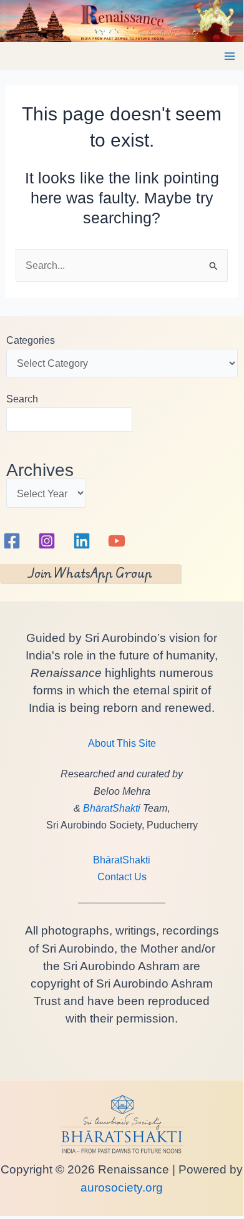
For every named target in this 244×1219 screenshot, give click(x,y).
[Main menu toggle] (229, 56)
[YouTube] (116, 541)
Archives (40, 470)
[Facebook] (12, 541)
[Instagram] (47, 541)
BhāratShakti (111, 807)
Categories (30, 340)
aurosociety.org (122, 1187)
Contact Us (122, 876)
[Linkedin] (81, 541)
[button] (90, 573)
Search (22, 398)
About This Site (122, 743)
